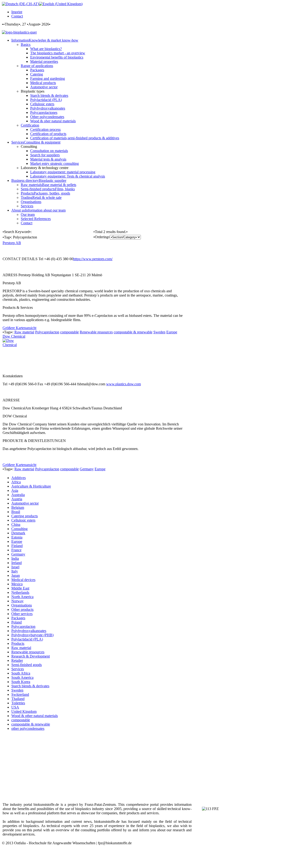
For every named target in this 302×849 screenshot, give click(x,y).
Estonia (16, 537)
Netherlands (20, 592)
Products (17, 643)
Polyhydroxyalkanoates (28, 631)
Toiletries (18, 703)
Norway (17, 601)
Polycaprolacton (47, 332)
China (15, 524)
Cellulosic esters (23, 520)
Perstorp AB (12, 243)
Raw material (24, 332)
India (15, 558)
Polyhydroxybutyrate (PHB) (32, 635)
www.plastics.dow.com (123, 384)
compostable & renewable (133, 332)
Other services (22, 614)
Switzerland (20, 694)
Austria (16, 499)
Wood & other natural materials (34, 716)
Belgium (17, 507)
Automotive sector (25, 503)
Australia (18, 495)
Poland (16, 622)
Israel (15, 567)
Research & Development (30, 656)
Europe (171, 332)
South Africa (20, 673)
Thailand (18, 699)
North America (22, 597)
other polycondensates (27, 728)
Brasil (15, 512)
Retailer (17, 660)
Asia (14, 490)
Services (17, 669)
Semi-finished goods (26, 665)
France (16, 550)
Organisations (21, 605)
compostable (69, 332)
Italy (14, 571)
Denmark (18, 533)
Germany (87, 469)
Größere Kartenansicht (19, 328)
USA (15, 707)
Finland (17, 546)
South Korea (20, 682)
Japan (15, 575)
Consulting (19, 529)
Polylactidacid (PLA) (27, 639)
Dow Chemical (14, 336)
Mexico (17, 584)
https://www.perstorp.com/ (93, 259)
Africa (16, 482)
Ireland (16, 563)
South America (22, 677)
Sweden (159, 332)
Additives (18, 478)
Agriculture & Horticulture (31, 486)
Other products (22, 609)
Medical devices (23, 580)
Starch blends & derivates (30, 686)
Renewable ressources (96, 332)
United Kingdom (24, 711)
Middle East (20, 588)
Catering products (24, 516)
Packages (18, 618)
